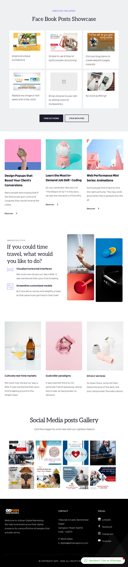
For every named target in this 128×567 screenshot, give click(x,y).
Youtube (106, 541)
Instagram (107, 534)
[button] (103, 560)
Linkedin (106, 519)
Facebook (107, 526)
